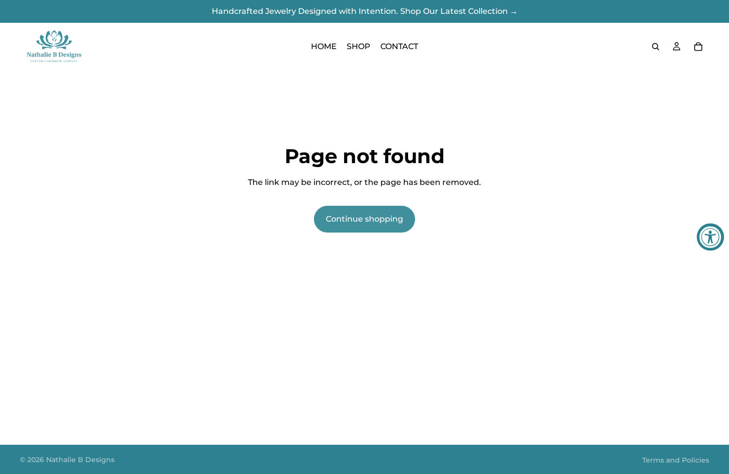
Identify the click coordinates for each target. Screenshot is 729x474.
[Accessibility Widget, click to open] (710, 237)
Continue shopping (364, 219)
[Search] (656, 47)
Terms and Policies (675, 460)
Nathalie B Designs (80, 459)
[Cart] (698, 47)
